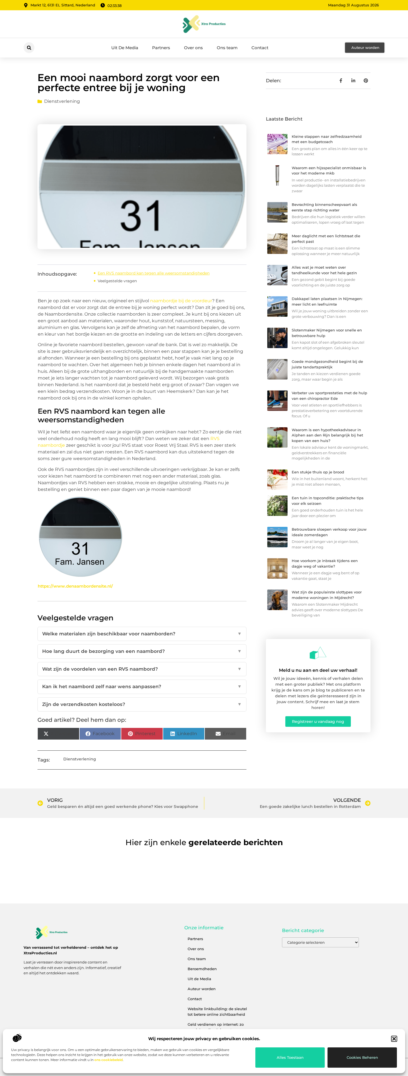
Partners (161, 47)
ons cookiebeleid (108, 1060)
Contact (259, 47)
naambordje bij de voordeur (181, 300)
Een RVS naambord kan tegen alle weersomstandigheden (154, 273)
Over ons (193, 47)
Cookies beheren (362, 1057)
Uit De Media (124, 47)
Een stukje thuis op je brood (318, 472)
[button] (394, 1039)
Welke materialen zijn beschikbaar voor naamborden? (142, 633)
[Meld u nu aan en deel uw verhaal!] (318, 653)
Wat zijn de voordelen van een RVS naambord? (142, 669)
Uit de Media (199, 979)
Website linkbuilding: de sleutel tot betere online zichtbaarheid (217, 1012)
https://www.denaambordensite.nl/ (75, 586)
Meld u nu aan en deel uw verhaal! (318, 670)
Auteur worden (202, 989)
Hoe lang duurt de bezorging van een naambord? (142, 651)
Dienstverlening (62, 101)
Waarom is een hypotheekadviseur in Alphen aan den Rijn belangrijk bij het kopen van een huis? (327, 435)
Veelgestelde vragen (117, 280)
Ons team (227, 47)
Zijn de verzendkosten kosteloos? (142, 704)
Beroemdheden (202, 969)
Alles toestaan (290, 1057)
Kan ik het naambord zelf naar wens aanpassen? (142, 686)
